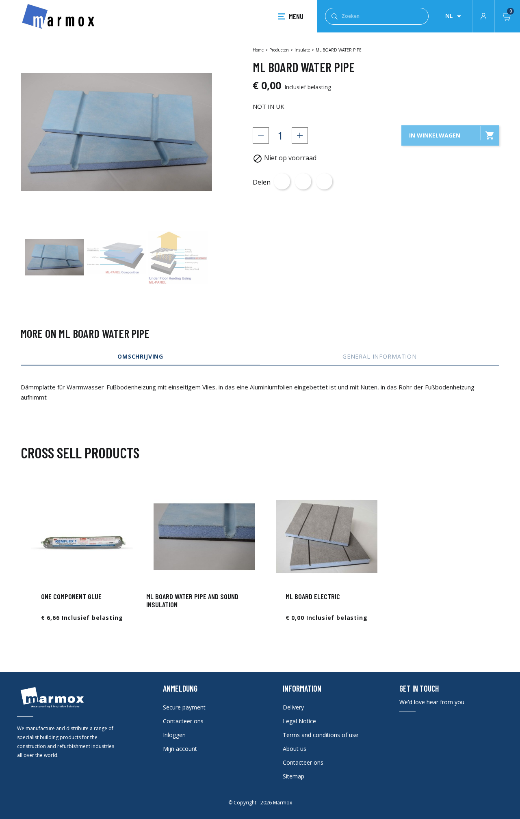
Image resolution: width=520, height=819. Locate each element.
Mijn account (180, 748)
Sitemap (293, 776)
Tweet (303, 181)
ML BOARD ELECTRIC (313, 596)
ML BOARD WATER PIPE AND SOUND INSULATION (192, 600)
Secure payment (184, 707)
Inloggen (174, 735)
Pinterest (324, 181)
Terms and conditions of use (320, 735)
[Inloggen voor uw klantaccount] (483, 15)
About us (294, 748)
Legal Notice (299, 721)
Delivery (293, 707)
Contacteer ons (183, 721)
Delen (282, 181)
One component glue (71, 596)
